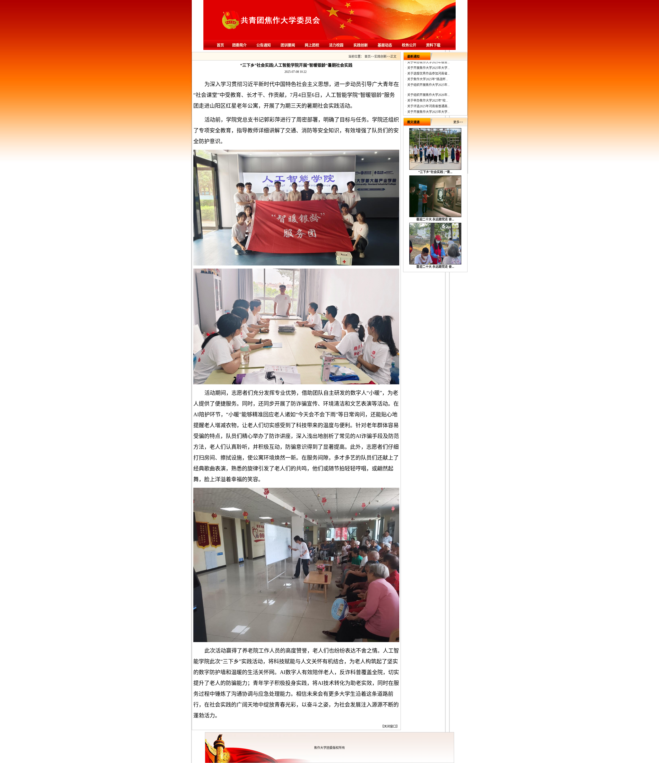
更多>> (458, 122)
